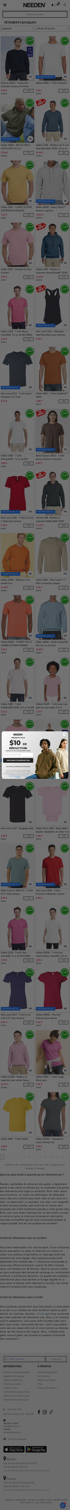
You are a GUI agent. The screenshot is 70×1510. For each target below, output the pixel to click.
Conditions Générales (15, 775)
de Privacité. (18, 777)
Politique (26, 775)
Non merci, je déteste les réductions (18, 766)
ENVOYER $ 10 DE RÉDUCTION (18, 760)
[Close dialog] (64, 734)
